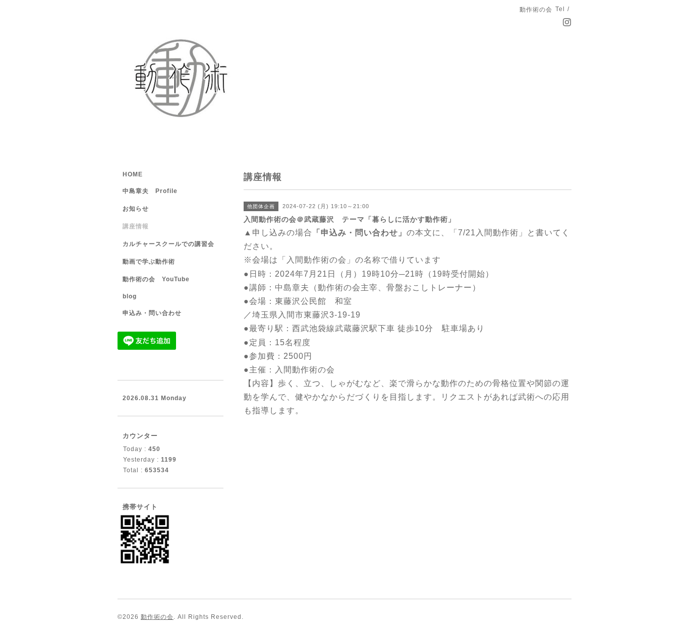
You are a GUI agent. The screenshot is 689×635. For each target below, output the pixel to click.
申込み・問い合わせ (152, 312)
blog (130, 296)
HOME (133, 174)
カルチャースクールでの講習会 (168, 243)
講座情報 (136, 226)
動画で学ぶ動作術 (149, 261)
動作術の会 (157, 616)
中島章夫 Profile (150, 191)
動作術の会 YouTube (156, 279)
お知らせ (136, 208)
